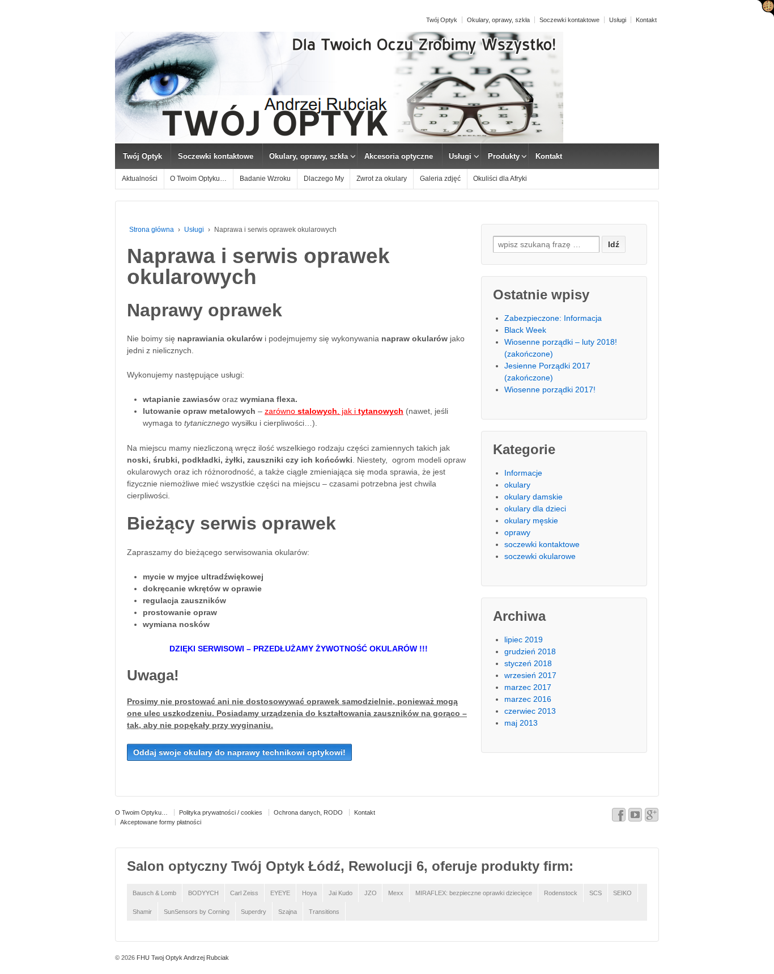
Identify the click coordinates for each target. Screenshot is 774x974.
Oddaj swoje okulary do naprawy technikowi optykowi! (239, 752)
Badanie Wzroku (265, 179)
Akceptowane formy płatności (160, 822)
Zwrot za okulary (381, 179)
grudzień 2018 (530, 651)
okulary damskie (533, 496)
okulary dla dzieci (535, 508)
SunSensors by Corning (196, 911)
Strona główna (151, 230)
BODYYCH (203, 893)
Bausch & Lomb (154, 893)
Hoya (309, 893)
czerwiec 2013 (530, 710)
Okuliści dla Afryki (500, 179)
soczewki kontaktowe (542, 544)
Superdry (253, 911)
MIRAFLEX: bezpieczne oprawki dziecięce (473, 893)
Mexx (395, 893)
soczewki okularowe (540, 556)
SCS (595, 893)
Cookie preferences (765, 8)
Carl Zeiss (244, 893)
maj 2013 (521, 722)
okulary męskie (531, 520)
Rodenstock (560, 893)
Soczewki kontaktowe (569, 19)
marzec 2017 (527, 687)
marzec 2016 (527, 699)
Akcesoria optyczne (398, 156)
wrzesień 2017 (530, 675)
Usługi (617, 19)
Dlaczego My (324, 179)
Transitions (324, 911)
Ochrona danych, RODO (308, 812)
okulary (517, 484)
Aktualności (140, 179)
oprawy (517, 532)
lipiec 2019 (523, 639)
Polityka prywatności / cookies (220, 812)
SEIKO (622, 893)
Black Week (525, 329)
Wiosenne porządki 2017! (550, 389)
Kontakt (646, 19)
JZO (370, 893)
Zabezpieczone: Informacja (553, 318)
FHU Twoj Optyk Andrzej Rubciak (182, 957)
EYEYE (280, 893)
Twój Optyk (441, 19)
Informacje (523, 472)
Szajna (287, 911)
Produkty (504, 156)
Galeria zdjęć (440, 179)
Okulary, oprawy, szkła (498, 19)
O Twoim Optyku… (198, 179)
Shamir (142, 911)
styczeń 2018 (528, 663)
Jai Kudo (340, 893)
